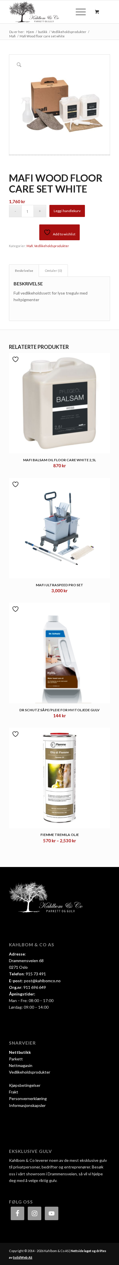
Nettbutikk (20, 1052)
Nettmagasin (20, 1065)
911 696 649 (34, 987)
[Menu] (78, 11)
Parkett (16, 1058)
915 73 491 (36, 973)
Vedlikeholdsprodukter (51, 246)
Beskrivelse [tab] (24, 270)
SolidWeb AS (22, 1257)
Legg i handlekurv (67, 211)
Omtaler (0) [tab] (53, 270)
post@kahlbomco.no (42, 980)
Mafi (30, 246)
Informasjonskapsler (27, 1105)
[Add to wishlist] (16, 359)
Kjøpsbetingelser (24, 1085)
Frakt (13, 1091)
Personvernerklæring (28, 1098)
